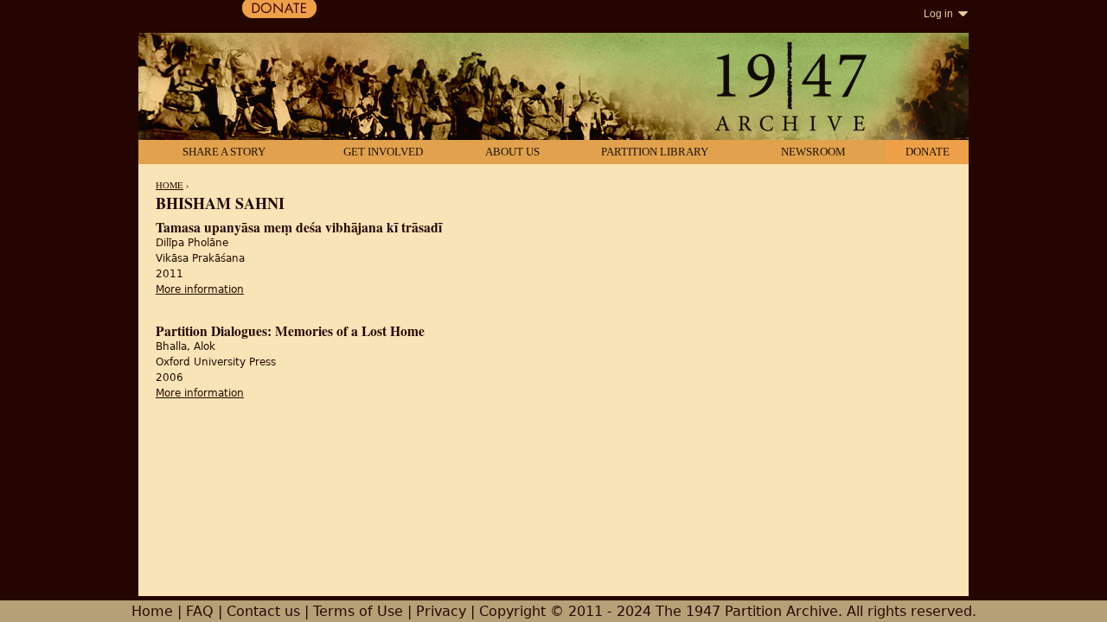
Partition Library (654, 151)
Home (169, 185)
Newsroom (813, 151)
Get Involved (383, 151)
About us (512, 151)
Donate (927, 151)
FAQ (200, 611)
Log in (938, 14)
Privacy (441, 611)
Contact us (263, 611)
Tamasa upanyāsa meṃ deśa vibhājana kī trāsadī (299, 227)
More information (200, 289)
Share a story (224, 151)
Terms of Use (358, 611)
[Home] (553, 88)
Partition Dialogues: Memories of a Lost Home (290, 330)
